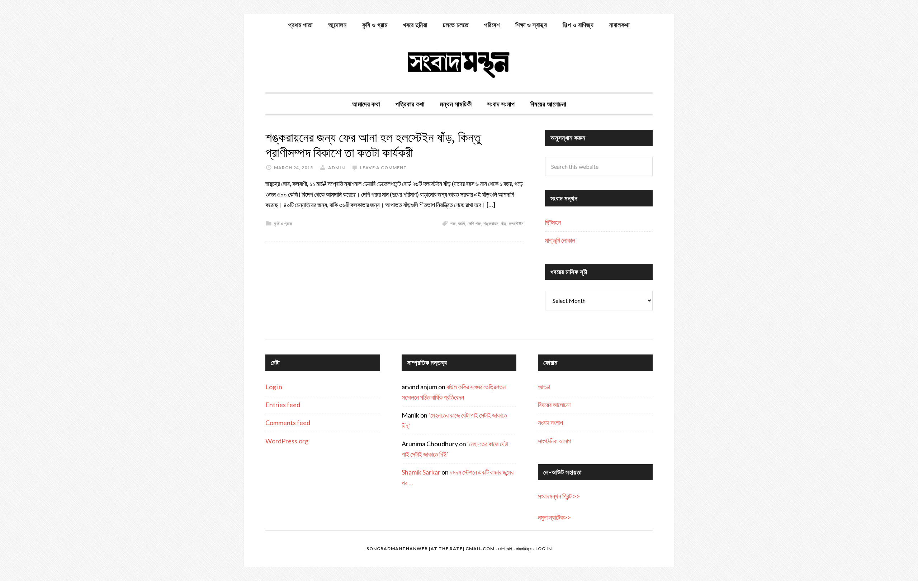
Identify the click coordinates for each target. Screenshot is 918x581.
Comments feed (287, 423)
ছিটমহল (553, 222)
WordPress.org (286, 441)
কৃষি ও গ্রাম (283, 223)
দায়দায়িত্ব (524, 548)
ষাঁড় (503, 223)
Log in (273, 387)
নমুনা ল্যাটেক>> (554, 517)
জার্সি (461, 223)
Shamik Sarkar (421, 472)
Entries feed (282, 405)
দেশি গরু (474, 223)
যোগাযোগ (505, 548)
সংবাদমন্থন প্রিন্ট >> (559, 496)
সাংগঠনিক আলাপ (554, 441)
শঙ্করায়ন (490, 223)
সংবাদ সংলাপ (550, 423)
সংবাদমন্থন (459, 63)
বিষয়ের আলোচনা (554, 405)
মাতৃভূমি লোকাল (560, 240)
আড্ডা (544, 387)
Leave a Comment (383, 167)
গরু (453, 223)
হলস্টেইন (516, 223)
